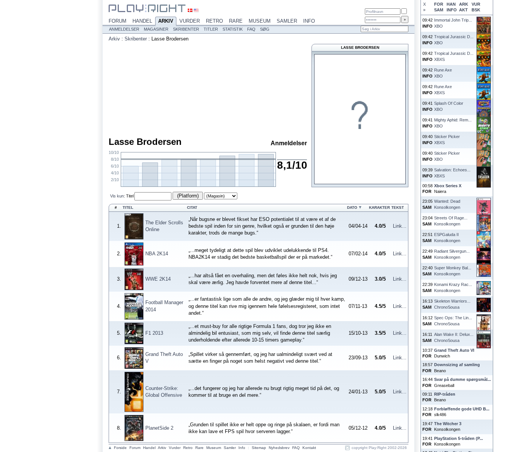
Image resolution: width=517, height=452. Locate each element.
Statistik (233, 29)
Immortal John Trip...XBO (453, 23)
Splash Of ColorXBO (448, 106)
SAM (438, 10)
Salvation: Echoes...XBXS (452, 173)
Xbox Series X (447, 185)
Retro (214, 21)
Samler (287, 21)
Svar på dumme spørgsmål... (462, 379)
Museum (260, 21)
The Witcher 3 (447, 423)
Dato (352, 207)
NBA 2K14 (156, 253)
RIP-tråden (444, 394)
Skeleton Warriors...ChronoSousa (452, 304)
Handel (142, 21)
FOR (438, 4)
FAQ (251, 29)
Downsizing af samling (457, 364)
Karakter (379, 207)
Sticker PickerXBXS (447, 139)
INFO (451, 10)
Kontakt (309, 448)
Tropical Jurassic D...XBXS (453, 56)
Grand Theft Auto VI (454, 350)
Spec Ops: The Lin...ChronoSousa (453, 320)
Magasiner (156, 29)
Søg (264, 29)
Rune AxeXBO (443, 73)
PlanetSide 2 (159, 428)
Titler (211, 29)
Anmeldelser (124, 29)
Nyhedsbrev (279, 448)
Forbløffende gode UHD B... (461, 409)
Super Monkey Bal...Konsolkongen (452, 271)
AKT (463, 10)
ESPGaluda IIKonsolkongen (447, 237)
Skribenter (186, 29)
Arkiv (165, 21)
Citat (192, 207)
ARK (463, 4)
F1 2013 (154, 333)
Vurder (189, 21)
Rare (236, 21)
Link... (399, 226)
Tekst (397, 207)
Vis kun (117, 196)
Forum (117, 21)
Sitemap (259, 448)
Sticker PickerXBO (447, 156)
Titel (130, 196)
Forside (120, 448)
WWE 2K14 (158, 279)
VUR (476, 4)
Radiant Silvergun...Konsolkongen (452, 254)
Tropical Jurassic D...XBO (453, 39)
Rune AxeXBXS (443, 89)
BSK (476, 10)
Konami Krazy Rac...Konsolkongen (453, 287)
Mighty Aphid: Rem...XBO (453, 123)
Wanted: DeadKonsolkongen (447, 204)
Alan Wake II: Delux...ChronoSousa (453, 337)
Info (309, 21)
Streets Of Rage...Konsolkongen (450, 221)
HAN (451, 4)
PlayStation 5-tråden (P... (458, 438)
